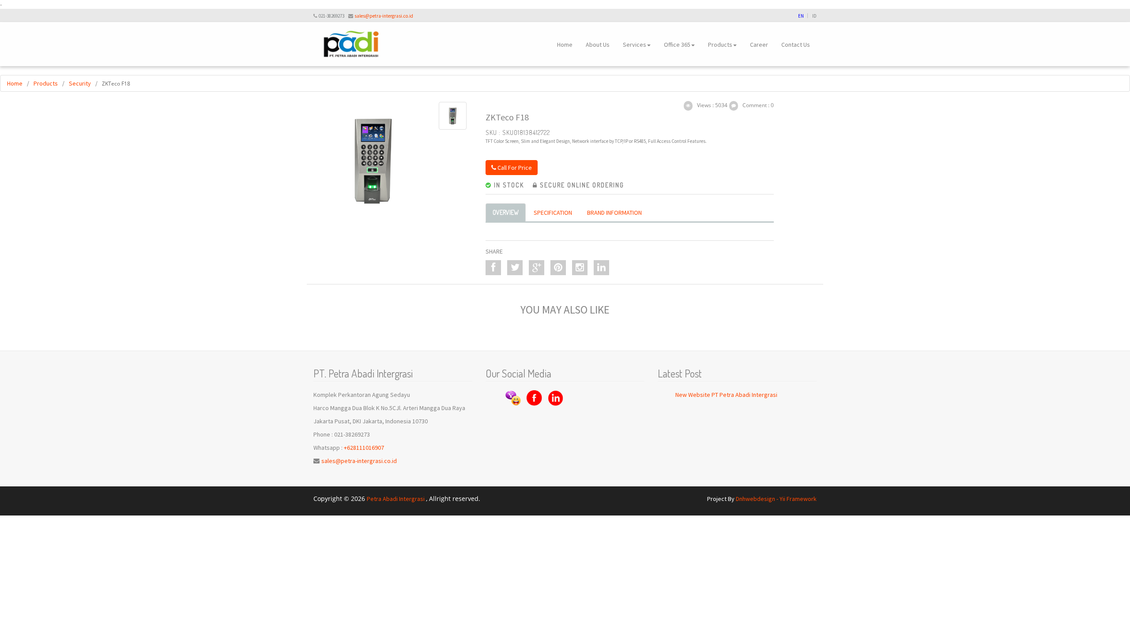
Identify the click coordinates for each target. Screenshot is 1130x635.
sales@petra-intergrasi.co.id (383, 16)
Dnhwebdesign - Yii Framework (776, 499)
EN (801, 16)
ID (814, 16)
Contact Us (795, 45)
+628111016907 (364, 448)
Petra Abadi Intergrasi (396, 499)
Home (565, 45)
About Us (598, 45)
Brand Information (614, 213)
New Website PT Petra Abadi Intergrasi (726, 395)
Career (759, 45)
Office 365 (677, 45)
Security (80, 83)
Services (634, 45)
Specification (553, 213)
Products (720, 45)
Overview (506, 212)
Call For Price (514, 168)
